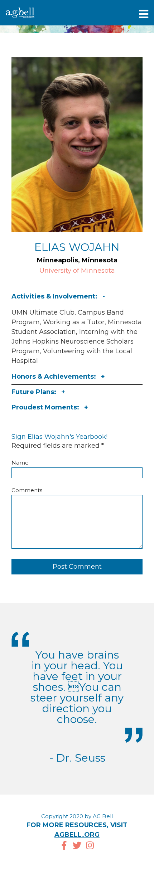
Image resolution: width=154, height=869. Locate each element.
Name (20, 462)
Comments (26, 490)
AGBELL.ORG (77, 835)
